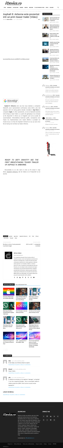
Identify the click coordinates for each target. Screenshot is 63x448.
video (16, 238)
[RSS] (54, 416)
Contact (49, 444)
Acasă (4, 11)
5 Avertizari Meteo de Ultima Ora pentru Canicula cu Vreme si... (55, 59)
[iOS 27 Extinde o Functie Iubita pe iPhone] (21, 306)
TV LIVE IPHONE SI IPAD (39, 7)
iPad (33, 236)
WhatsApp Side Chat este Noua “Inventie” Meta (8, 327)
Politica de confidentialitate (28, 444)
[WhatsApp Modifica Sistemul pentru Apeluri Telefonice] (8, 306)
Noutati (11, 238)
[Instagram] (18, 277)
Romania (9, 7)
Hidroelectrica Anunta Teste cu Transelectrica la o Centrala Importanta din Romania (54, 68)
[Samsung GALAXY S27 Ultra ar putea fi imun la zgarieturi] (45, 19)
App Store (16, 236)
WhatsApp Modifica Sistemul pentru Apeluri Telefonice (8, 312)
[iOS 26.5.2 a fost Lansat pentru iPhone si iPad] (34, 306)
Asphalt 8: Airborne (23, 236)
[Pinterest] (23, 277)
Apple (47, 7)
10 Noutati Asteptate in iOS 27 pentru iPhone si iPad (8, 342)
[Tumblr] (26, 277)
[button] (58, 7)
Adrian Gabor (9, 19)
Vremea (21, 7)
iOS (29, 236)
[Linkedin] (20, 277)
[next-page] (6, 350)
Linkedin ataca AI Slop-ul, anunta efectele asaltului (55, 44)
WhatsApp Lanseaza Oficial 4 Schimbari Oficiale (33, 298)
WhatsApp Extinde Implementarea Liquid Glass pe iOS (21, 327)
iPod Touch (6, 238)
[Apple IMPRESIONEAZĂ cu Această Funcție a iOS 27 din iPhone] (21, 291)
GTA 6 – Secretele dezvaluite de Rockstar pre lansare (52, 119)
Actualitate (15, 7)
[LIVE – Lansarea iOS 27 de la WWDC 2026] (21, 335)
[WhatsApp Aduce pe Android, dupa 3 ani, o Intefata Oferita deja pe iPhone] (34, 320)
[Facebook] (15, 277)
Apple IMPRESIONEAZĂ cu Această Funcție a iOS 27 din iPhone (21, 298)
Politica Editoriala (17, 444)
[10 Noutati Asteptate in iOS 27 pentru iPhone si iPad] (8, 335)
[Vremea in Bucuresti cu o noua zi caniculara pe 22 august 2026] (45, 77)
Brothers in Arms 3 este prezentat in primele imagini (12, 245)
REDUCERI (31, 7)
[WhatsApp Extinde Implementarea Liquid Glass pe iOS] (21, 320)
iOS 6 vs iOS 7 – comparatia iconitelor (33, 245)
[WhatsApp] (47, 420)
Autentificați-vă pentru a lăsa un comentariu (19, 364)
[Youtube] (34, 277)
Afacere (51, 7)
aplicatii (8, 11)
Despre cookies (39, 444)
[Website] (31, 277)
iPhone (37, 236)
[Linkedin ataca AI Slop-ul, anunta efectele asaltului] (45, 44)
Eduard (10, 369)
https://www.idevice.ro (18, 255)
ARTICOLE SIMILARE (9, 284)
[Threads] (54, 420)
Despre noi (10, 444)
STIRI (5, 7)
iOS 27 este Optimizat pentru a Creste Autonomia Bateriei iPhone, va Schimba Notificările (34, 343)
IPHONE (54, 444)
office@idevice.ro (29, 438)
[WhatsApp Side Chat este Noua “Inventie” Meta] (8, 320)
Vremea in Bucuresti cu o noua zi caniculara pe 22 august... (55, 77)
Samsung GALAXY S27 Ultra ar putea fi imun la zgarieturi (54, 19)
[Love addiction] (51, 156)
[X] (29, 277)
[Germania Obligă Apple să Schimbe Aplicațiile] (8, 291)
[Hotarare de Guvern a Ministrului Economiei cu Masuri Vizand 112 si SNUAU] (45, 51)
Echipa (45, 444)
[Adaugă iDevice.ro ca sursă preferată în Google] (21, 100)
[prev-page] (4, 350)
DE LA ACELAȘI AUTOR (21, 284)
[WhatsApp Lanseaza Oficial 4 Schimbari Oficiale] (34, 291)
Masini (26, 7)
